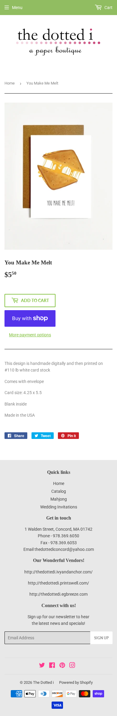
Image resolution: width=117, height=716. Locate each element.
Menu (17, 7)
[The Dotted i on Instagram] (72, 666)
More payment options (30, 334)
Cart (108, 7)
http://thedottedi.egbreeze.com (58, 594)
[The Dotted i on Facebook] (52, 666)
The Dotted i (43, 682)
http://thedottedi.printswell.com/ (58, 583)
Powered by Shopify (76, 682)
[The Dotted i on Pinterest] (62, 666)
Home (9, 83)
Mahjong (58, 499)
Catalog (58, 491)
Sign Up (101, 638)
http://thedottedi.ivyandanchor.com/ (58, 571)
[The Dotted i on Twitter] (42, 666)
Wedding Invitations (58, 507)
